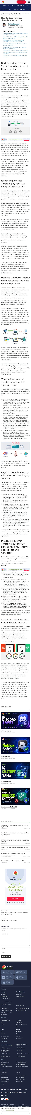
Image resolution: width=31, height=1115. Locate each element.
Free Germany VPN (6, 1010)
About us (18, 1072)
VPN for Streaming (6, 1045)
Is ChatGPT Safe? (6, 781)
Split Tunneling (20, 992)
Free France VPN (21, 1010)
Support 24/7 (4, 1081)
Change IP (4, 994)
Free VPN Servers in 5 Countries (7, 1005)
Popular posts (7, 821)
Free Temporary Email (22, 1066)
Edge (2, 1029)
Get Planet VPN (21, 2)
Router (18, 1036)
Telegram (6, 1089)
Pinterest (23, 1092)
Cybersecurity (6, 9)
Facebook (15, 1089)
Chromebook (5, 1036)
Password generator (6, 1066)
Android (18, 1020)
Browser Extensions (21, 1024)
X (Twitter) (24, 1089)
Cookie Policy (10, 1110)
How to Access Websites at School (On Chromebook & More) (13, 854)
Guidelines (6, 5)
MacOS (3, 1034)
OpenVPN (4, 1038)
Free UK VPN (4, 1008)
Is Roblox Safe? (5, 756)
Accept (15, 1112)
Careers (3, 1075)
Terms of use (4, 1077)
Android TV (19, 1038)
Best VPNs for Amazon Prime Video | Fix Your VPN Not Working (14, 913)
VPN (13, 5)
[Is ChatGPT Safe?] (15, 779)
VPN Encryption (20, 996)
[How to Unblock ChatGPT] (15, 804)
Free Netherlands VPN (22, 1008)
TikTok (5, 1095)
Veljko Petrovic (13, 24)
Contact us (4, 1072)
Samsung (19, 1022)
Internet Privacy (22, 5)
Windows (19, 1031)
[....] (3, 2)
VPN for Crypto (5, 1056)
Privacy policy (5, 1079)
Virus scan (4, 1064)
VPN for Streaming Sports (21, 1045)
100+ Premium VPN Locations (6, 1013)
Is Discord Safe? (6, 731)
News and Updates (20, 9)
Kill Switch (19, 994)
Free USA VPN (20, 1005)
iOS (2, 1022)
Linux (17, 1034)
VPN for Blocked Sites (22, 1054)
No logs (3, 992)
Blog (2, 1084)
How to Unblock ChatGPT (9, 807)
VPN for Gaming (21, 1048)
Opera (18, 1029)
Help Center (19, 1081)
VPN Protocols (5, 998)
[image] (15, 966)
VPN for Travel (5, 1054)
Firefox (18, 1027)
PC (2, 1031)
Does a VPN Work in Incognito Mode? (12, 861)
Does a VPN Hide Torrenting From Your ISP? (14, 847)
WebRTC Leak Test (21, 1062)
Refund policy (20, 1077)
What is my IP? (20, 1064)
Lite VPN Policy (20, 1079)
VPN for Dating (20, 1056)
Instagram (15, 1092)
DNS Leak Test (5, 1062)
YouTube (6, 1092)
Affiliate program (21, 1075)
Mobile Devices (5, 1020)
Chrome (3, 1027)
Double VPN (4, 996)
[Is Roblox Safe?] (15, 754)
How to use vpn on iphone (9, 920)
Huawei (3, 1024)
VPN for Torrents (21, 1051)
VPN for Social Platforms (5, 1051)
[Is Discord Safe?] (15, 728)
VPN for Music (5, 1048)
